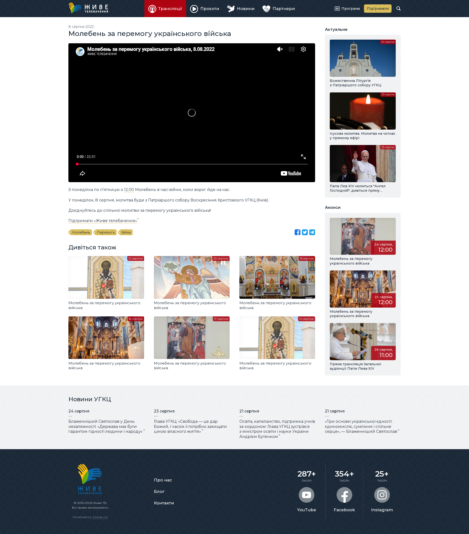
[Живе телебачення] (88, 7)
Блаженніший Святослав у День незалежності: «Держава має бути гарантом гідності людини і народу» (105, 426)
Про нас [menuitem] (163, 480)
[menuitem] (165, 8)
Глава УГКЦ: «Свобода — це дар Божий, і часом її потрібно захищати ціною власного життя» (190, 426)
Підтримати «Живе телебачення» (102, 220)
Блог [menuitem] (159, 491)
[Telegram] (312, 232)
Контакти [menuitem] (164, 503)
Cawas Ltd (100, 517)
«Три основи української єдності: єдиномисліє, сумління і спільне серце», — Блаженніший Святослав (361, 426)
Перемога (106, 232)
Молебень (81, 232)
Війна (126, 232)
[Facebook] (297, 232)
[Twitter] (305, 232)
